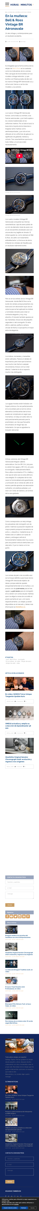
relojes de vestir (11, 663)
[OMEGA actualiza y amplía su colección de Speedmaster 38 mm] (19, 713)
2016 (7, 659)
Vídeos (29, 12)
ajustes (16, 1204)
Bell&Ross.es (20, 607)
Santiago (23, 41)
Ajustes (32, 1208)
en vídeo (17, 661)
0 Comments (19, 701)
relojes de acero (26, 661)
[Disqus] (19, 797)
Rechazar (23, 1208)
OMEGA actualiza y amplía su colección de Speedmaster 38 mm (18, 726)
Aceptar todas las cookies (10, 1208)
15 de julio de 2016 (12, 41)
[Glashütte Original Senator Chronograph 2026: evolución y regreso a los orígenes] (19, 746)
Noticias (24, 12)
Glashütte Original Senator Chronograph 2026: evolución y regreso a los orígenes (18, 759)
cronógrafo (21, 659)
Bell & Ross (8, 12)
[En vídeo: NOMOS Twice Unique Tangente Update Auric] (19, 684)
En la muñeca (17, 12)
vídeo (18, 663)
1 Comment (19, 766)
